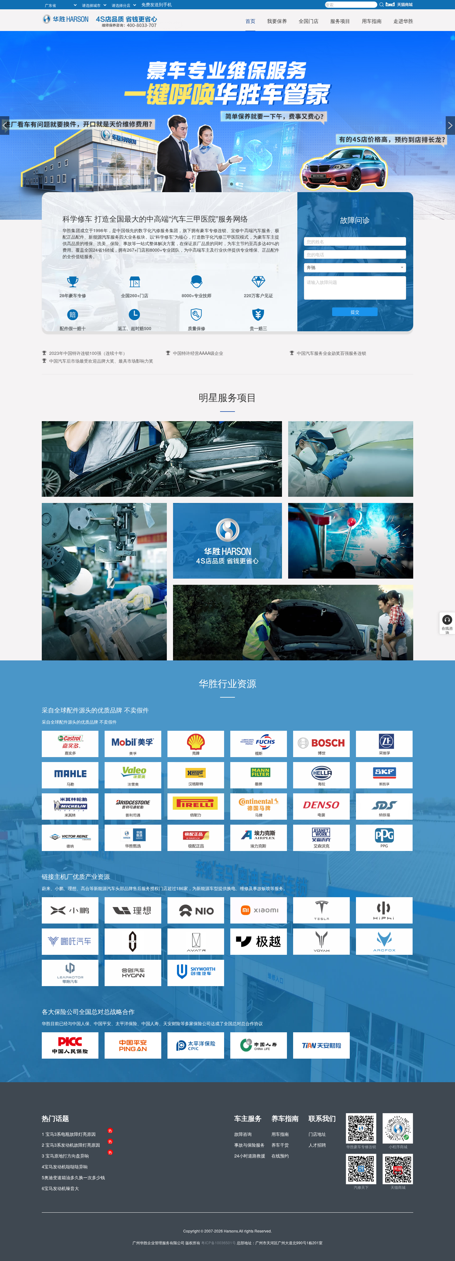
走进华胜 (403, 20)
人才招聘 (317, 1145)
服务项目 (340, 20)
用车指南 (372, 20)
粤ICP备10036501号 (218, 1242)
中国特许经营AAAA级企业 (198, 353)
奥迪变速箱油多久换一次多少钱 (73, 1177)
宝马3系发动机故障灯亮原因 (71, 1145)
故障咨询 (243, 1134)
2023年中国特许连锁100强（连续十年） (88, 353)
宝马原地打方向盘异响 (65, 1156)
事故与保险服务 (249, 1145)
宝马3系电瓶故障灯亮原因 (69, 1134)
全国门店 (308, 20)
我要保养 (277, 20)
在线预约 (280, 1156)
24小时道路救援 (249, 1156)
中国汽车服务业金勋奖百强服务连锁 (331, 353)
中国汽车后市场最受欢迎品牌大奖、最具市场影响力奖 (101, 361)
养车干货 (280, 1145)
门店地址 (317, 1134)
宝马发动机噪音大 (60, 1188)
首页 (250, 20)
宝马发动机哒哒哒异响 (65, 1166)
